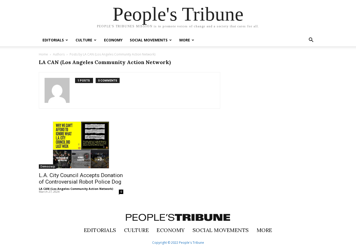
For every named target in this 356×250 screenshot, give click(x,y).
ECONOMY (113, 40)
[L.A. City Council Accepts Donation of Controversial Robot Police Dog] (81, 145)
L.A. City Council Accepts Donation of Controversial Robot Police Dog (81, 178)
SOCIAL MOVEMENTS (149, 40)
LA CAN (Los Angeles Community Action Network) (76, 189)
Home (43, 54)
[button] (311, 40)
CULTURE (84, 40)
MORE (184, 40)
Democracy (47, 166)
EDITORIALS (53, 40)
